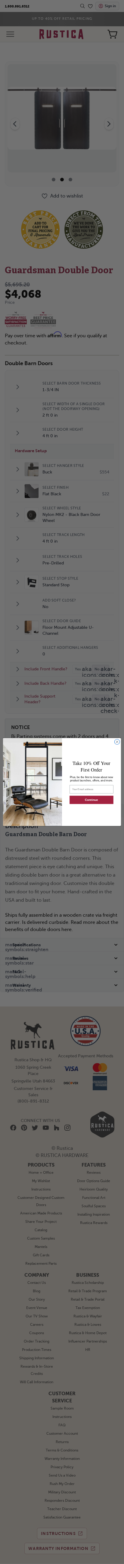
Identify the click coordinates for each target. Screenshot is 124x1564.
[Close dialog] (117, 742)
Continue (91, 799)
